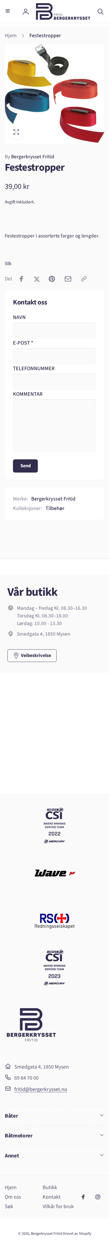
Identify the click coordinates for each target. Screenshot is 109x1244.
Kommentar (28, 394)
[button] (9, 11)
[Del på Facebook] (21, 279)
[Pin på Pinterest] (52, 279)
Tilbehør (55, 508)
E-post (23, 343)
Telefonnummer (34, 368)
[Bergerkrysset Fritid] (31, 1051)
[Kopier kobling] (84, 279)
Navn (19, 317)
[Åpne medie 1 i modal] (54, 94)
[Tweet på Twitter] (37, 279)
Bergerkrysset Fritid (29, 156)
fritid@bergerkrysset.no (40, 1089)
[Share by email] (68, 279)
